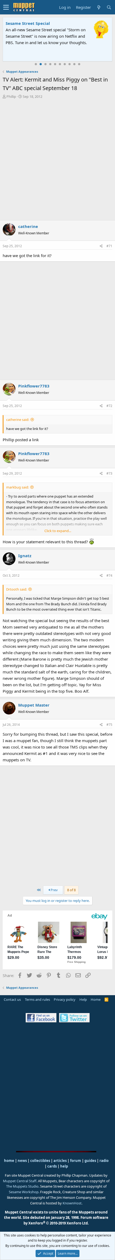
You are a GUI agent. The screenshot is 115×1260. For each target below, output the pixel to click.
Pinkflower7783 (33, 386)
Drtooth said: (16, 589)
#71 (109, 246)
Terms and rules (37, 999)
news (22, 1160)
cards (52, 1166)
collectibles (40, 1160)
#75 (109, 724)
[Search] (109, 7)
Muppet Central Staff (19, 1180)
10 (79, 64)
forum (75, 1160)
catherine (28, 226)
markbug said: (17, 487)
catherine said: (17, 419)
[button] (6, 7)
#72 (109, 406)
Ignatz (24, 555)
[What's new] (99, 7)
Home (96, 999)
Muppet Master (33, 705)
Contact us (12, 999)
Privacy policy (64, 999)
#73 (109, 473)
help (64, 1166)
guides (90, 1160)
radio (104, 1160)
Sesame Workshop (24, 1191)
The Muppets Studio (22, 1186)
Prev (54, 889)
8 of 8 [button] (71, 889)
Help (83, 999)
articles (60, 1160)
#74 (109, 575)
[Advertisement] (57, 159)
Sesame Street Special (28, 23)
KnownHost (72, 1203)
